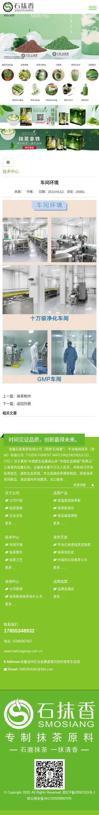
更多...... (11, 523)
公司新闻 (16, 589)
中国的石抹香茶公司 (72, 560)
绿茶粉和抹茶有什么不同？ (29, 596)
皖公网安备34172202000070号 (49, 798)
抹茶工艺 (16, 560)
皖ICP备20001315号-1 (79, 792)
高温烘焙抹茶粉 (69, 500)
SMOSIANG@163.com (36, 669)
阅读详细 (79, 485)
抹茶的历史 (66, 552)
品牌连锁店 (66, 589)
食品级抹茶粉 (67, 515)
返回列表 (24, 404)
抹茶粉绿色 (66, 508)
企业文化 (16, 515)
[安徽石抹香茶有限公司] (18, 12)
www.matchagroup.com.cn (23, 651)
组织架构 (16, 508)
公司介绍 (16, 500)
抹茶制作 (24, 396)
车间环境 (16, 545)
